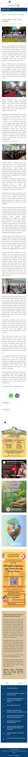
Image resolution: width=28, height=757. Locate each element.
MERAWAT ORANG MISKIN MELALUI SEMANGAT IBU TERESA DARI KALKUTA (16, 700)
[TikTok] (9, 2)
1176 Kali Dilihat (17, 23)
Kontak (10, 755)
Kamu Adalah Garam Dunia (13, 705)
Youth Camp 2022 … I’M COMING (16, 14)
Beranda (4, 14)
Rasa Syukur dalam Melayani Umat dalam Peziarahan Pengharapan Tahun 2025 (15, 728)
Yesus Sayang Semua (12, 688)
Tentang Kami (16, 755)
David (3, 23)
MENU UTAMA (6, 9)
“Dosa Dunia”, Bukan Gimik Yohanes (16, 738)
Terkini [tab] (7, 683)
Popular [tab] (20, 683)
